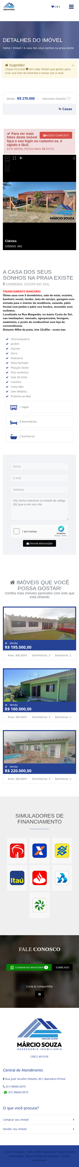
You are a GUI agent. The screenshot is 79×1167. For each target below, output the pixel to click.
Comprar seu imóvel (16, 1119)
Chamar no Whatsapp (31, 967)
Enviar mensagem (41, 543)
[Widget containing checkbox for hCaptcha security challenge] (39, 531)
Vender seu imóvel (15, 1129)
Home (6, 48)
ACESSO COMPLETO (57, 135)
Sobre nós (62, 967)
